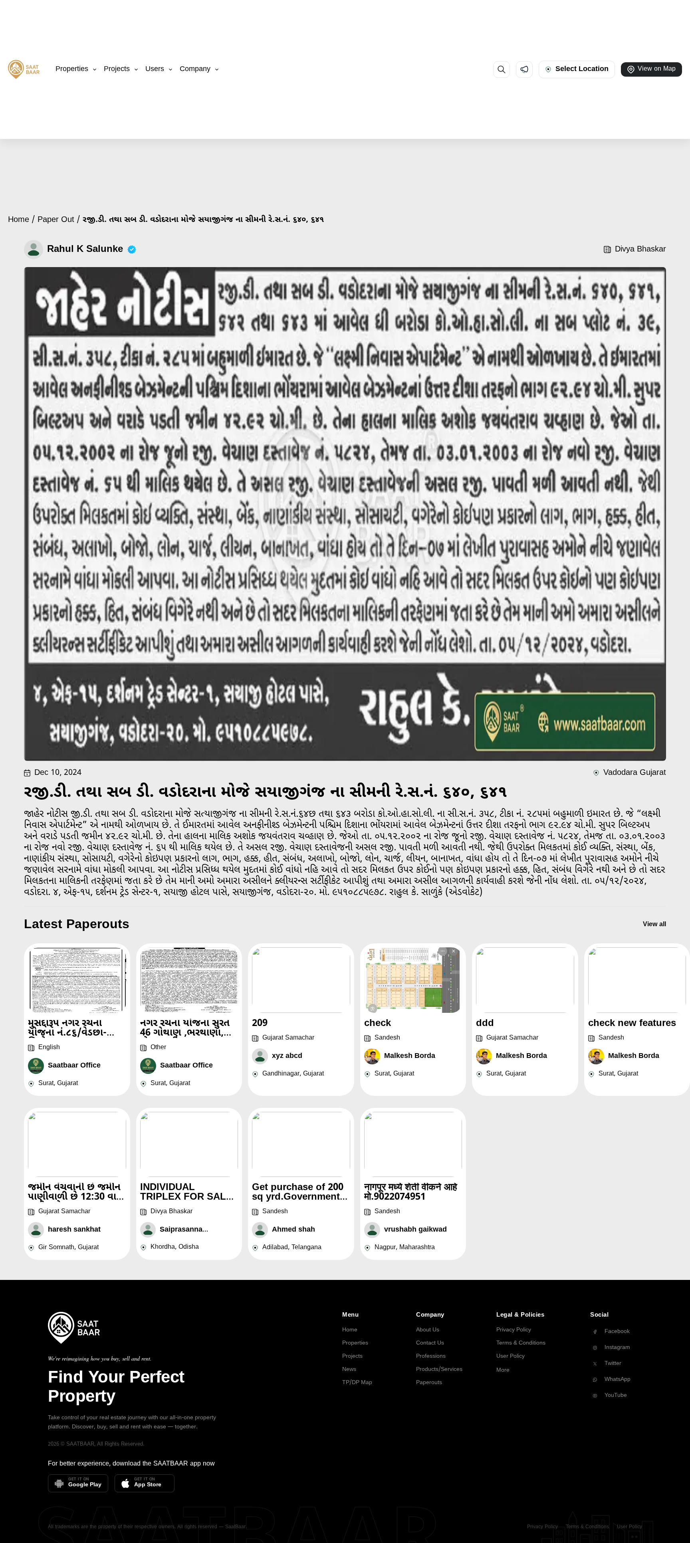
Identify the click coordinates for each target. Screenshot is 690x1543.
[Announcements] (524, 69)
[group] (616, 1332)
